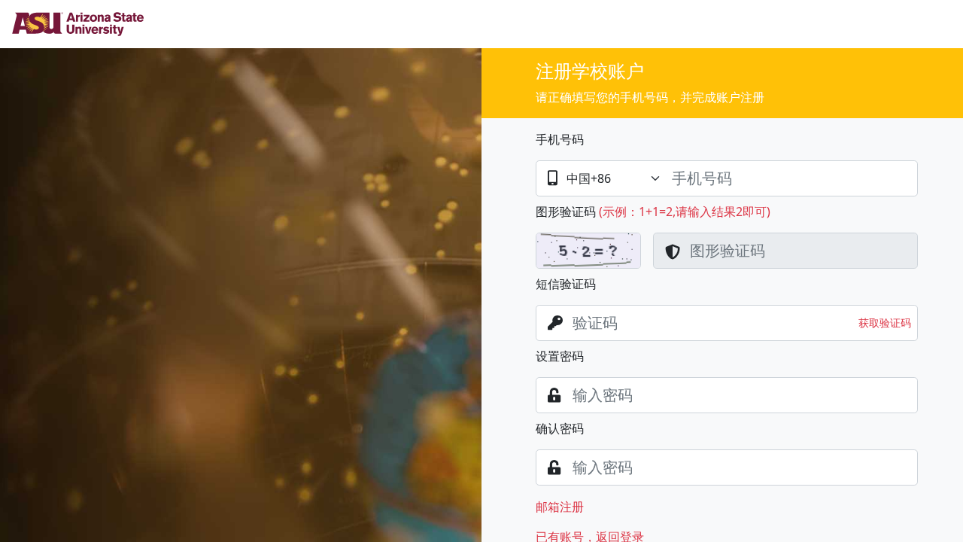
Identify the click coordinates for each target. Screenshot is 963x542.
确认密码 (560, 428)
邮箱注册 (560, 506)
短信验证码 (566, 284)
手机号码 (560, 139)
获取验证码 (884, 322)
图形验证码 (566, 211)
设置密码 (560, 356)
